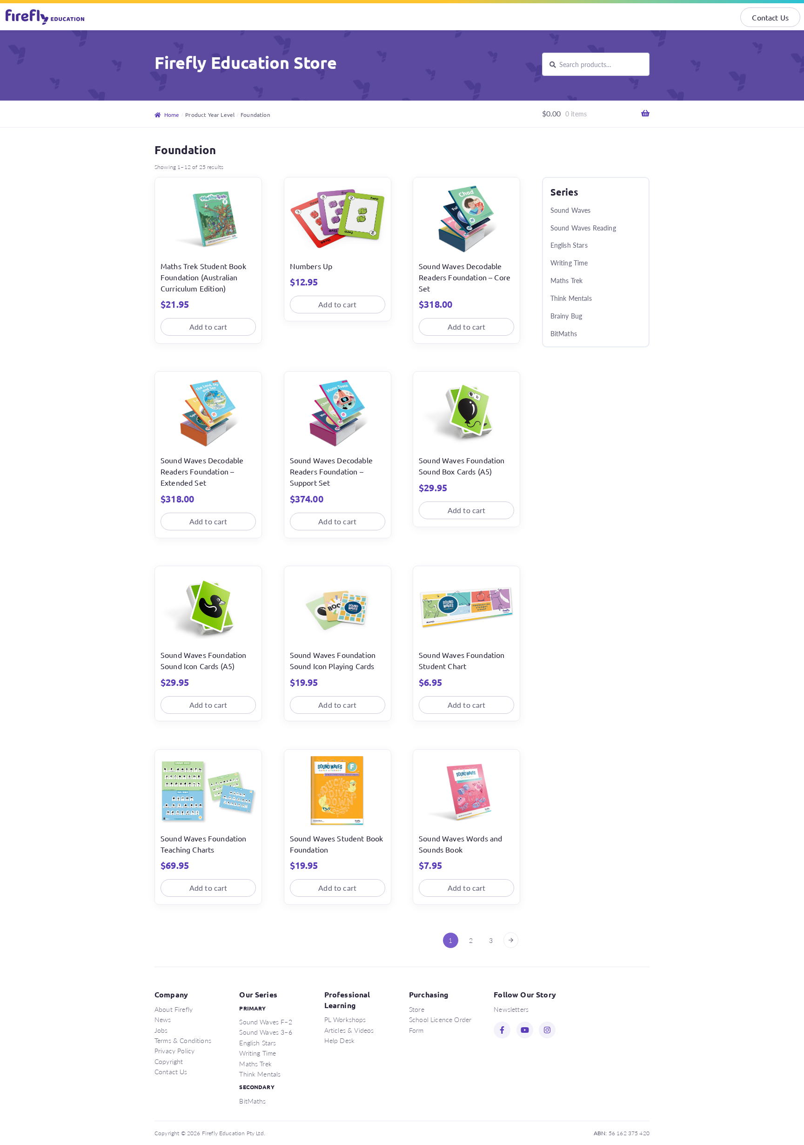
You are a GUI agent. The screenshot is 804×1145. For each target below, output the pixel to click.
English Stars (569, 245)
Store (416, 1009)
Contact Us (770, 17)
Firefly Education (46, 17)
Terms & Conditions (182, 1040)
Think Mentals (571, 298)
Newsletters (511, 1009)
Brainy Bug (566, 315)
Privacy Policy (174, 1050)
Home (171, 114)
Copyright (168, 1061)
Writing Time (569, 262)
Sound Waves (570, 210)
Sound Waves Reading (583, 227)
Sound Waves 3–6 (265, 1032)
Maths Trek (566, 280)
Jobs (161, 1030)
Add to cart (208, 326)
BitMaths (563, 333)
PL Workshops (345, 1019)
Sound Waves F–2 (265, 1021)
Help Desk (339, 1040)
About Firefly (173, 1009)
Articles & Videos (349, 1030)
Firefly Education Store (245, 62)
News (162, 1019)
